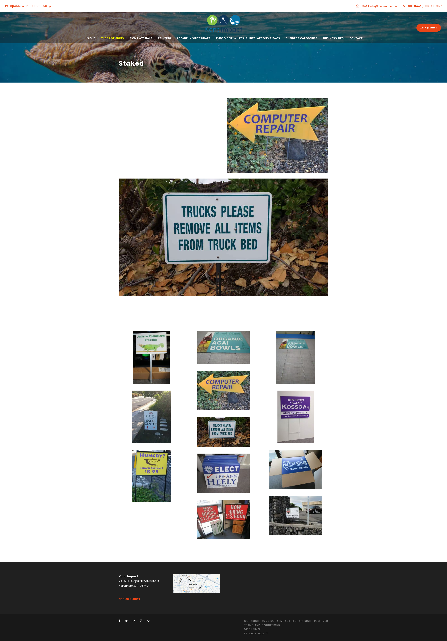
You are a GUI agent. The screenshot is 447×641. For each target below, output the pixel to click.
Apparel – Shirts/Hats (193, 38)
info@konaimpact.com (385, 6)
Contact (356, 38)
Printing (164, 38)
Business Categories (302, 38)
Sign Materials (141, 38)
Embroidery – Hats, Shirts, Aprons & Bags (248, 38)
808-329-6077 (129, 599)
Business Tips (333, 38)
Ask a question (428, 27)
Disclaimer (252, 629)
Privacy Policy (256, 633)
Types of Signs (112, 38)
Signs (91, 38)
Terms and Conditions (262, 625)
